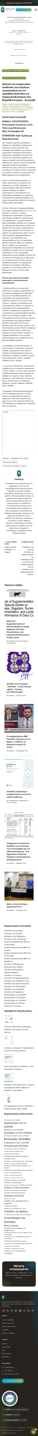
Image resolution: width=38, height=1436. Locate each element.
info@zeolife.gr (9, 1367)
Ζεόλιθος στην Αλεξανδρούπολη (14, 1193)
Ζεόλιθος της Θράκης (16, 1211)
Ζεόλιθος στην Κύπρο (9, 1198)
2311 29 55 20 (8, 1370)
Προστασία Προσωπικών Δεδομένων (13, 1430)
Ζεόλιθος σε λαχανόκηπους (11, 1185)
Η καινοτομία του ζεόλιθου (14, 1220)
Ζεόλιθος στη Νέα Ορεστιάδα (16, 1188)
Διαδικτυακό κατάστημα (24, 9)
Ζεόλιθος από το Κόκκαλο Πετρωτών (16, 1156)
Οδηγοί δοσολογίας (8, 1323)
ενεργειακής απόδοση (10, 462)
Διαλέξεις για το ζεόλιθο (13, 1130)
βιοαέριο (6, 458)
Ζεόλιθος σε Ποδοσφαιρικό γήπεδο (13, 1172)
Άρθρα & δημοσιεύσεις (9, 1326)
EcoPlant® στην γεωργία (13, 931)
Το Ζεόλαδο (8, 1253)
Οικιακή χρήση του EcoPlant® (15, 995)
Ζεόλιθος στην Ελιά (14, 1195)
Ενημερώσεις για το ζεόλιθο (16, 1143)
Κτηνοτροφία (6, 1347)
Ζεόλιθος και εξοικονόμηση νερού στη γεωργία (18, 1170)
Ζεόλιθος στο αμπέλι (11, 1206)
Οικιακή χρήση (6, 1353)
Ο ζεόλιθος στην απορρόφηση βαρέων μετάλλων (18, 1243)
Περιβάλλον (6, 1357)
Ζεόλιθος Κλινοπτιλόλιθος (12, 1154)
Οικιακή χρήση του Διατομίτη (15, 997)
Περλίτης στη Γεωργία (12, 1006)
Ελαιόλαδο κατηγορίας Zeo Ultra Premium (16, 1135)
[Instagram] (28, 1310)
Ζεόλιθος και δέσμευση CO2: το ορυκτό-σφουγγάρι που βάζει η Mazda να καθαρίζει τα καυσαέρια (19, 1087)
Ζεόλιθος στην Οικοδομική (14, 989)
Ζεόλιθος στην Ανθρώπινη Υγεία (16, 981)
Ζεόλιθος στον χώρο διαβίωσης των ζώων (15, 1208)
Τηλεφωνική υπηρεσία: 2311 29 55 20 (19, 3)
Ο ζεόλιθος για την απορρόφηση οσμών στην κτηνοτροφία (17, 1237)
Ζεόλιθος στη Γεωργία (12, 975)
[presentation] (19, 603)
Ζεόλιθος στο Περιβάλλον (14, 78)
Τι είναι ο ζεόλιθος (8, 1320)
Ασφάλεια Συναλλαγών (9, 1433)
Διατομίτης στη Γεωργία (13, 933)
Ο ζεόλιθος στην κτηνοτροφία (12, 1246)
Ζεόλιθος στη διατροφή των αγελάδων (15, 1190)
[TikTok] (32, 1310)
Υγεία (4, 1350)
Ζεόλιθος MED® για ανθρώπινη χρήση (13, 1151)
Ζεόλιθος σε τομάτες (26, 1185)
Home (4, 104)
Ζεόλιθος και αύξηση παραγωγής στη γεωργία (18, 1161)
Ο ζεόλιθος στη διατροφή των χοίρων (14, 466)
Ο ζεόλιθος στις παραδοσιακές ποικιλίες (14, 1248)
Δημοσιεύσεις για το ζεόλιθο (15, 1125)
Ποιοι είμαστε (21, 1427)
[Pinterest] (11, 1310)
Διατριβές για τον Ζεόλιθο (19, 458)
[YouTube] (20, 1310)
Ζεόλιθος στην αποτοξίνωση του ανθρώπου (16, 1202)
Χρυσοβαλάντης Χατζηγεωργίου (18, 641)
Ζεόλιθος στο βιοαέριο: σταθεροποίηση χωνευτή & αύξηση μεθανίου (19, 794)
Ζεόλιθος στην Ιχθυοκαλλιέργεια (16, 984)
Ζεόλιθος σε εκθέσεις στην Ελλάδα (15, 1180)
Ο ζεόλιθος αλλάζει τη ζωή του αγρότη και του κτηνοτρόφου (18, 1233)
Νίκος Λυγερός (11, 1225)
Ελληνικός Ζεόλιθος (17, 1139)
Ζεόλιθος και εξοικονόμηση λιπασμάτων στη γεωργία (17, 1166)
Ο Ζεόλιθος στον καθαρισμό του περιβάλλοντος (15, 1229)
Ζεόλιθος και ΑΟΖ (9, 1158)
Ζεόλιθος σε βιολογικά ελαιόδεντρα (13, 1175)
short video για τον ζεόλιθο (12, 1120)
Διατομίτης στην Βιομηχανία (14, 936)
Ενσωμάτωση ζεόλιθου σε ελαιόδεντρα (15, 1149)
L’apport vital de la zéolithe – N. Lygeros (10, 547)
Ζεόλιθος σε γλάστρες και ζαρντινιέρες (13, 1177)
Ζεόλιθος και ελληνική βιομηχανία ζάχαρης (15, 1163)
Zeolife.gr (19, 479)
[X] (3, 1310)
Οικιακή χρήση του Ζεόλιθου (15, 1000)
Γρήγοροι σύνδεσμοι (8, 1333)
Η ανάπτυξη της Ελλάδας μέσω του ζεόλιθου (17, 1214)
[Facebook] (7, 1310)
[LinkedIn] (16, 1310)
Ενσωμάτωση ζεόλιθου (16, 1145)
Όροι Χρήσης (30, 1427)
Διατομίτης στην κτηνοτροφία (15, 939)
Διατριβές (5, 1329)
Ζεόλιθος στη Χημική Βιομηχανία (16, 978)
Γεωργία (4, 1343)
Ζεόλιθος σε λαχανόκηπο (12, 1182)
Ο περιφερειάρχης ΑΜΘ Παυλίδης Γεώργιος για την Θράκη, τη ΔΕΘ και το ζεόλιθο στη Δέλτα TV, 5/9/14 (19, 741)
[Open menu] (36, 10)
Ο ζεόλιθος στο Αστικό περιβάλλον (15, 1251)
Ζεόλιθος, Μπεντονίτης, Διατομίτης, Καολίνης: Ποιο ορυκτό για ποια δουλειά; (17, 1029)
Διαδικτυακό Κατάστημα (14, 1381)
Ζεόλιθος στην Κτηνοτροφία (15, 71)
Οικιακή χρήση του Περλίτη (14, 1003)
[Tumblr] (24, 1310)
